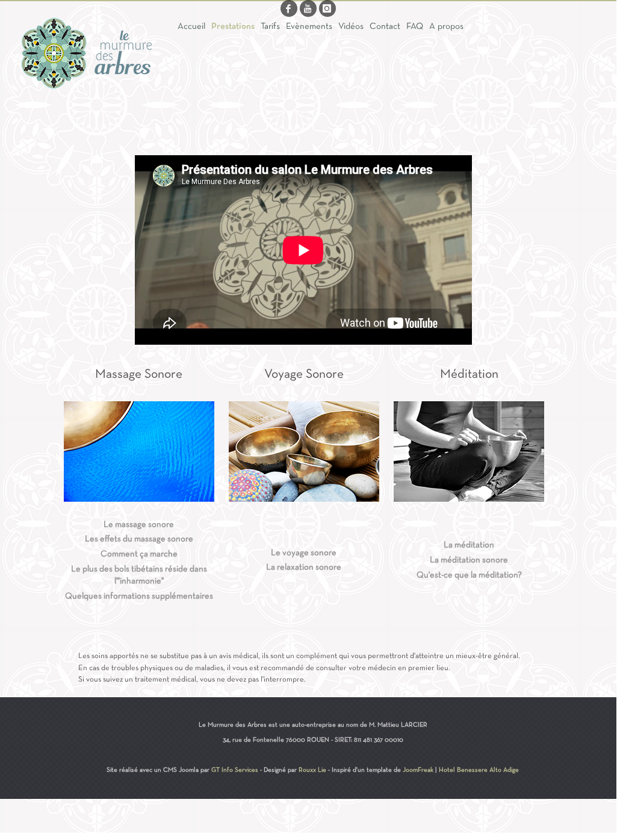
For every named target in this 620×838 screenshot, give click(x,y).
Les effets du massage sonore (139, 539)
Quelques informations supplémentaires (139, 596)
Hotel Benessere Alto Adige (479, 770)
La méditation (469, 545)
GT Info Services (234, 770)
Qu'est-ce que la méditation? (469, 575)
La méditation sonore (469, 560)
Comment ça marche (139, 554)
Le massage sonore (139, 525)
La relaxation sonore (303, 568)
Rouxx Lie (312, 770)
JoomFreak (418, 770)
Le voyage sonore (303, 553)
